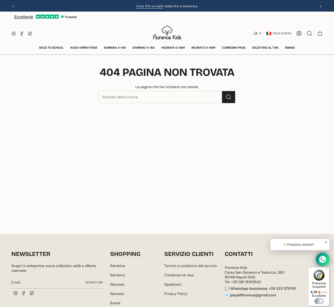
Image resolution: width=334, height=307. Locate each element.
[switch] (319, 301)
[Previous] (13, 6)
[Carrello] (320, 33)
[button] (51, 48)
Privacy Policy (175, 293)
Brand (115, 303)
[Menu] (326, 270)
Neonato (117, 293)
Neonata (117, 284)
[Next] (321, 6)
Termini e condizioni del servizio (190, 265)
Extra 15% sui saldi (150, 6)
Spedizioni (172, 284)
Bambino (117, 275)
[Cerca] (228, 97)
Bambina (117, 265)
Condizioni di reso (179, 275)
